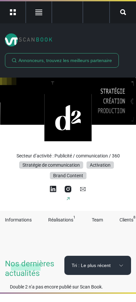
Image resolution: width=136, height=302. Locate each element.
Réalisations (61, 220)
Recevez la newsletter (96, 12)
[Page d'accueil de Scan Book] (68, 40)
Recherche (123, 12)
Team (97, 220)
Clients (127, 220)
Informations (18, 220)
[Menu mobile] (13, 12)
